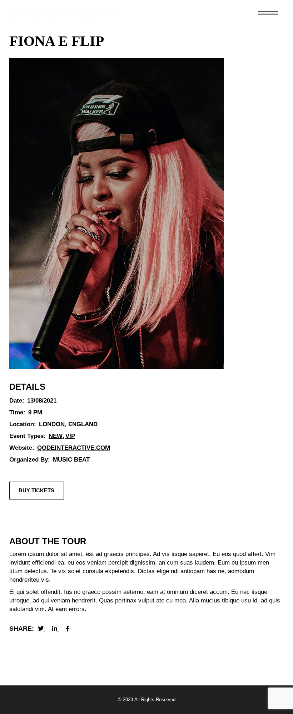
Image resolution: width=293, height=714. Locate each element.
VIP (70, 436)
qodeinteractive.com (73, 447)
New (56, 436)
